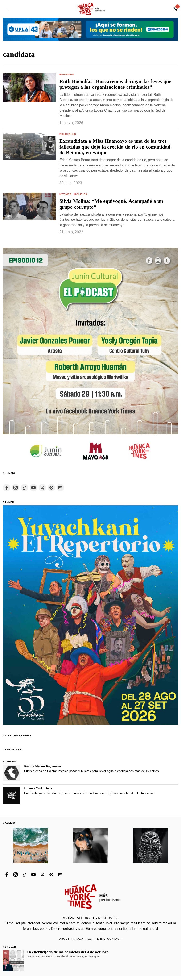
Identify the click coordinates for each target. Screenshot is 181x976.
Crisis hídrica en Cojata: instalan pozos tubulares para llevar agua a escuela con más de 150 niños (91, 771)
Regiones (66, 74)
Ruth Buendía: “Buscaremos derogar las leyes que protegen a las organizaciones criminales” (115, 84)
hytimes (65, 194)
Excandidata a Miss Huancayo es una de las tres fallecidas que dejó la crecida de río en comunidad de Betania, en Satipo (114, 146)
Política (80, 194)
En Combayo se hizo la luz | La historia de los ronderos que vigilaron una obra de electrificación (89, 793)
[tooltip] (6, 487)
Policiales (67, 134)
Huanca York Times (38, 788)
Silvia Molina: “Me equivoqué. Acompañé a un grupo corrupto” (111, 204)
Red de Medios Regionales (42, 766)
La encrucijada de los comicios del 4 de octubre (67, 952)
